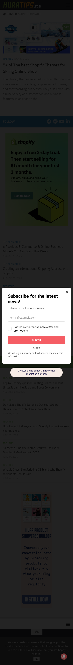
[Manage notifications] (64, 656)
